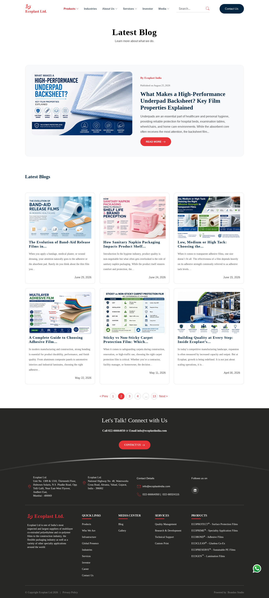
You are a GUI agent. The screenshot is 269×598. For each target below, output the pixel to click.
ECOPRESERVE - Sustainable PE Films (213, 549)
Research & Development (168, 530)
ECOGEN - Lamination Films (208, 556)
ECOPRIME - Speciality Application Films (214, 530)
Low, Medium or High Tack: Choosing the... (202, 244)
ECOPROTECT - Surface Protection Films (214, 524)
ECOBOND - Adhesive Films (207, 537)
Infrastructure (89, 537)
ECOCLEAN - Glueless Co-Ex (208, 543)
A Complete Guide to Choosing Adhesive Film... (56, 339)
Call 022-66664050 (113, 430)
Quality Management (166, 524)
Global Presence (90, 543)
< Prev (104, 396)
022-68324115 (170, 494)
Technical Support (164, 537)
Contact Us (231, 8)
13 (154, 396)
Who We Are (88, 530)
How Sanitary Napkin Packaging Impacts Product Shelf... (131, 244)
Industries (90, 8)
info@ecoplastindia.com (156, 486)
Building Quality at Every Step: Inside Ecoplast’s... (205, 339)
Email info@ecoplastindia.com (148, 430)
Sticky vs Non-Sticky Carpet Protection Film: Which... (128, 339)
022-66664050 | (152, 494)
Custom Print (162, 543)
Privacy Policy (70, 592)
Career (85, 569)
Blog (120, 524)
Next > (163, 396)
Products (86, 524)
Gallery (122, 530)
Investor (148, 8)
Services (86, 556)
